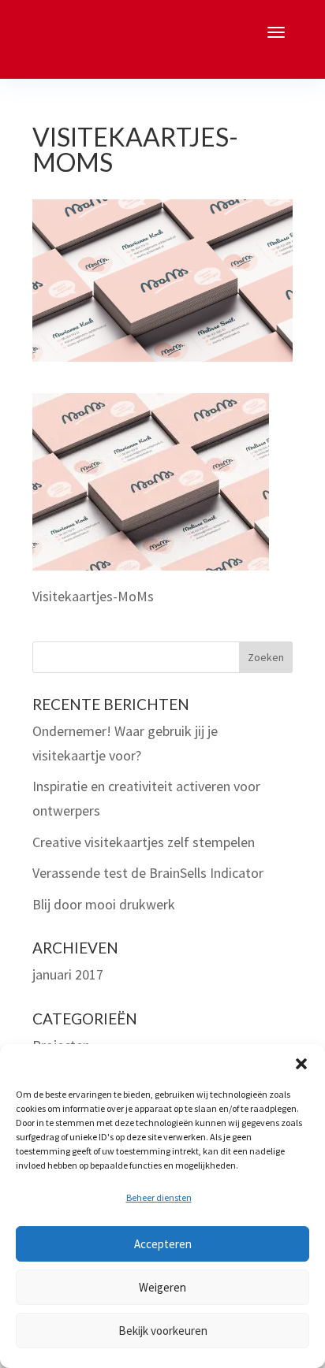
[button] (301, 1064)
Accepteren (163, 1243)
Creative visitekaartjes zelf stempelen (143, 842)
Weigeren (162, 1287)
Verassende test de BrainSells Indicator (147, 873)
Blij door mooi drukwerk (103, 904)
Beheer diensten (159, 1197)
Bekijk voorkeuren (162, 1330)
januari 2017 (67, 974)
